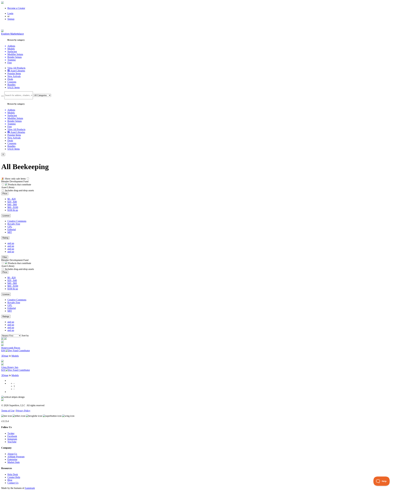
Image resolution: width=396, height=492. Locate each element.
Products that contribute (19, 184)
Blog (9, 480)
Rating (5, 238)
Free (9, 62)
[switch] (28, 178)
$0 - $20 (11, 199)
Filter (4, 257)
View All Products (16, 68)
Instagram (12, 439)
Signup (10, 19)
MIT (9, 232)
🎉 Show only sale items (13, 178)
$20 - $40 (12, 201)
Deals (10, 79)
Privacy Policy (23, 410)
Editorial (11, 229)
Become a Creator (16, 8)
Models (15, 355)
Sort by (25, 335)
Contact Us (12, 482)
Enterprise (12, 459)
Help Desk (12, 474)
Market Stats (13, 462)
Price (4, 193)
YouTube (11, 441)
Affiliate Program (15, 456)
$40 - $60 (12, 204)
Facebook (12, 436)
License (5, 215)
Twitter (10, 433)
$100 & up (12, 210)
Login (10, 13)
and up (10, 243)
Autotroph (30, 488)
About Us (12, 454)
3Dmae (4, 355)
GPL (9, 226)
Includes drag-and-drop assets (19, 190)
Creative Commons (16, 221)
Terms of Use (7, 410)
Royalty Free (13, 224)
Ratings (5, 316)
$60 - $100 (12, 207)
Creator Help (13, 477)
